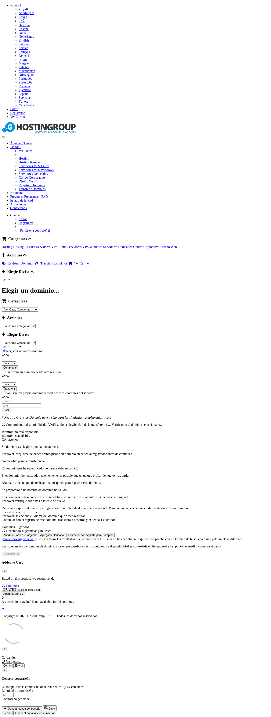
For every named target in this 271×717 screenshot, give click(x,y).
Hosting (24, 158)
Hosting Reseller (30, 162)
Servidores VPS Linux (34, 166)
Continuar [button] (12, 586)
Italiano (24, 67)
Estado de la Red (21, 200)
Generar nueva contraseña (23, 708)
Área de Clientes (21, 143)
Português (25, 78)
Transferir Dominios (32, 189)
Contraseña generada (16, 699)
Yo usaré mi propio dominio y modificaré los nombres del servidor (50, 393)
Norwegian (26, 75)
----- (21, 154)
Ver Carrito (17, 116)
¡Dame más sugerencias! (18, 539)
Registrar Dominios (32, 185)
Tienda (15, 147)
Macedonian (27, 71)
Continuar (10, 554)
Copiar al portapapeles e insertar (35, 713)
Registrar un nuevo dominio (24, 351)
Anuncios (16, 193)
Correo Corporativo (32, 177)
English (24, 40)
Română (24, 86)
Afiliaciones (18, 204)
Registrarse (17, 113)
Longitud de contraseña (17, 690)
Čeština (24, 29)
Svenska (24, 97)
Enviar (19, 665)
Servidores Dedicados (33, 173)
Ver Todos (25, 151)
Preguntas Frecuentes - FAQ (29, 196)
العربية (23, 9)
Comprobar (10, 367)
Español (15, 5)
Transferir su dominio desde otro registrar (33, 372)
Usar (6, 410)
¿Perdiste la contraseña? (34, 230)
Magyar (24, 63)
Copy (51, 708)
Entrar (14, 109)
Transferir (9, 388)
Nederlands (26, 36)
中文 (22, 21)
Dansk (23, 33)
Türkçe (23, 101)
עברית (23, 59)
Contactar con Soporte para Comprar (90, 535)
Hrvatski (24, 25)
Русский (25, 90)
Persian (23, 48)
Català (23, 17)
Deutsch (24, 55)
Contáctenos (18, 208)
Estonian (24, 44)
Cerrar (7, 665)
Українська (27, 105)
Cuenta (15, 215)
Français (24, 52)
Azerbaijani (26, 13)
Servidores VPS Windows (36, 170)
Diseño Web (27, 181)
